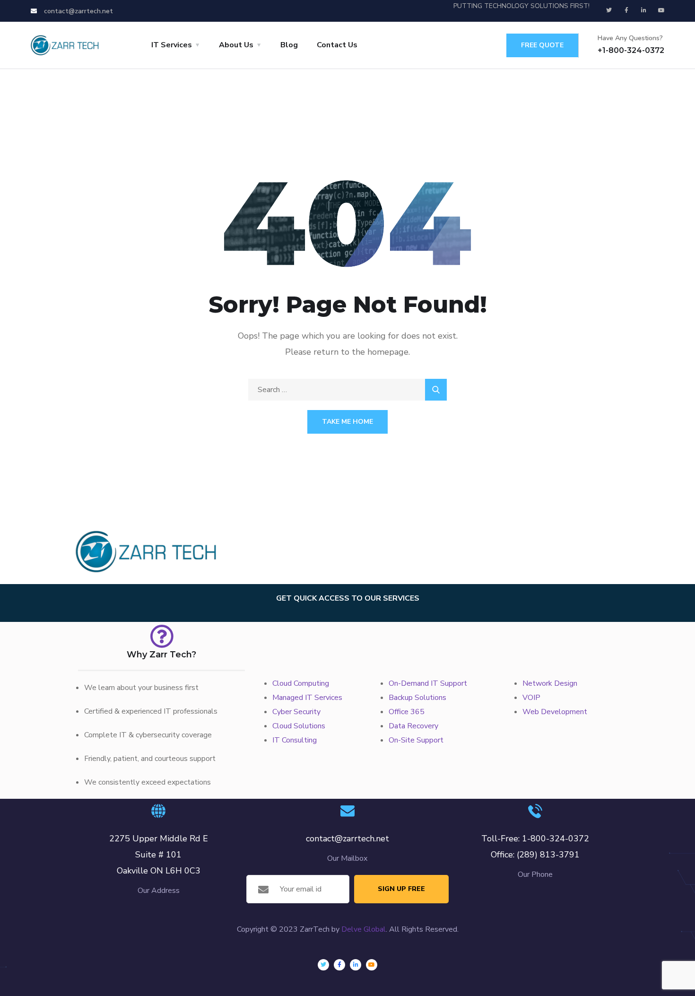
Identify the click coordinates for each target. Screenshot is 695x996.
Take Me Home (347, 421)
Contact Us (337, 45)
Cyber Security (296, 712)
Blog (289, 45)
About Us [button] (236, 45)
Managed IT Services (307, 697)
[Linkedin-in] (644, 10)
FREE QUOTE (542, 45)
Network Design (549, 683)
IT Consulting (294, 740)
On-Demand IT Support (428, 683)
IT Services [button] (171, 45)
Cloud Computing (300, 683)
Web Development (554, 712)
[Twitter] (609, 10)
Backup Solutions (417, 697)
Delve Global (363, 929)
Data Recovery (413, 726)
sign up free (401, 888)
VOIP (531, 697)
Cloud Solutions (298, 726)
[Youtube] (661, 10)
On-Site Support (416, 740)
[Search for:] (347, 389)
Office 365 (407, 712)
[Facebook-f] (626, 10)
